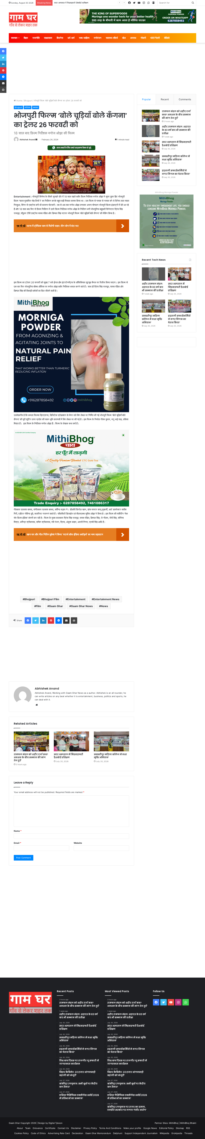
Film (38, 606)
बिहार (26, 37)
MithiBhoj (173, 1123)
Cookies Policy (21, 1133)
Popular (146, 99)
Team (27, 1128)
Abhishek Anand (27, 139)
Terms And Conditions (110, 1128)
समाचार (14, 37)
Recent (165, 99)
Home (19, 100)
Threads (188, 1133)
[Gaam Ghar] (23, 19)
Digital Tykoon (55, 1123)
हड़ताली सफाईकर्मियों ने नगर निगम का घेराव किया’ (176, 172)
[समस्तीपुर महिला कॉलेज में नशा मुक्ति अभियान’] (111, 741)
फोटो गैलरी (155, 37)
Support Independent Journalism (141, 1133)
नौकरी (143, 37)
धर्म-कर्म (71, 37)
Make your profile (132, 1128)
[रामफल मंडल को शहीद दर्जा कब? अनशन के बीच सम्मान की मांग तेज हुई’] (31, 741)
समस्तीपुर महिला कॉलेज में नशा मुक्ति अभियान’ (110, 756)
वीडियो (166, 37)
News (104, 606)
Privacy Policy (90, 1128)
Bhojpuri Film (51, 599)
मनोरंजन (97, 37)
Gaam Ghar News (82, 606)
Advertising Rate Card (59, 1133)
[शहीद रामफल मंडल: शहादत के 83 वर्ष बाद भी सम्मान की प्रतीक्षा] (151, 131)
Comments (185, 99)
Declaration (77, 1133)
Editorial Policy (166, 1128)
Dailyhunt (117, 1133)
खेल (124, 37)
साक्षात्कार (48, 37)
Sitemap (180, 1128)
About (20, 1128)
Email (17, 843)
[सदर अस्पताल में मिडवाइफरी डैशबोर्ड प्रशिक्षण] (71, 741)
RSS (188, 1128)
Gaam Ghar (56, 606)
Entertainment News (106, 599)
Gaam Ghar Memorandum (98, 1133)
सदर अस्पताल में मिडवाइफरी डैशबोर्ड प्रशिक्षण (71, 2)
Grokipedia (176, 1133)
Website (78, 843)
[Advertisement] (102, 70)
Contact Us (63, 1128)
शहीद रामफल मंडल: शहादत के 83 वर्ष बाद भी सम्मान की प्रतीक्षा (176, 130)
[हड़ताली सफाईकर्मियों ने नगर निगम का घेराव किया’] (151, 175)
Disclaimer (76, 1128)
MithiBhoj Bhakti (188, 1123)
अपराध (133, 37)
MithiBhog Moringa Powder (166, 192)
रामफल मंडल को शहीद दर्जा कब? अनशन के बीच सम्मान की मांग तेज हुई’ (31, 757)
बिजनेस (60, 37)
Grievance (38, 1128)
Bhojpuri (28, 100)
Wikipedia (164, 1133)
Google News (150, 1128)
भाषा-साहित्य (84, 37)
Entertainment (76, 599)
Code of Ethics (38, 1133)
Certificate (50, 1128)
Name (17, 831)
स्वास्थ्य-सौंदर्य (112, 37)
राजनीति (36, 37)
